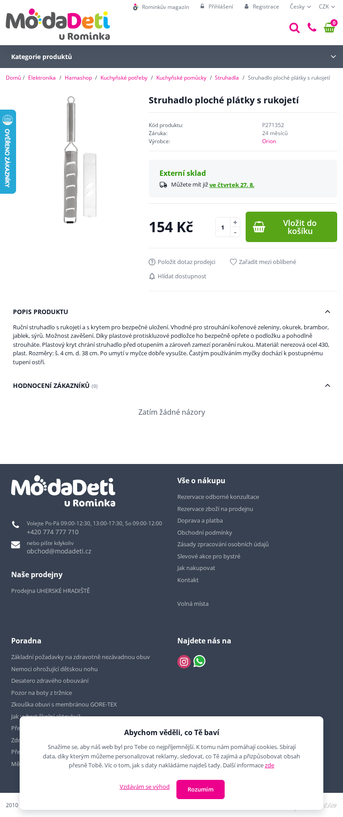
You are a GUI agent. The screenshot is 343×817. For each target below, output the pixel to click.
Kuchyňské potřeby (123, 77)
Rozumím (200, 789)
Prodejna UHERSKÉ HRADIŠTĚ (50, 591)
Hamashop (78, 77)
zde (269, 765)
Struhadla (227, 77)
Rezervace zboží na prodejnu (215, 509)
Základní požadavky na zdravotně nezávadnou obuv (80, 657)
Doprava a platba (200, 520)
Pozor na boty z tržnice (41, 693)
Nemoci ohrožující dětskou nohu (54, 669)
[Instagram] (184, 661)
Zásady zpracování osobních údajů (223, 544)
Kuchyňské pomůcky (181, 77)
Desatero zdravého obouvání (49, 681)
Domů (13, 77)
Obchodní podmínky (204, 532)
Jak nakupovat (196, 568)
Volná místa (193, 604)
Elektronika (42, 77)
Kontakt (188, 580)
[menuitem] (161, 7)
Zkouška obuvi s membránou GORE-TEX (64, 704)
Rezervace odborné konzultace (218, 497)
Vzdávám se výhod (145, 787)
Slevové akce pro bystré (208, 556)
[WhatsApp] (199, 661)
